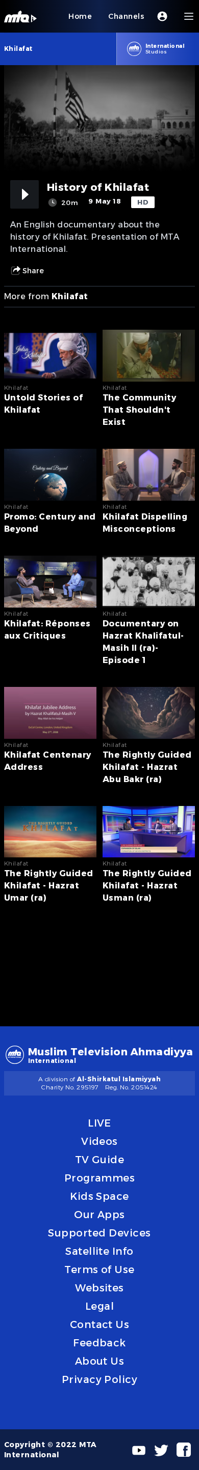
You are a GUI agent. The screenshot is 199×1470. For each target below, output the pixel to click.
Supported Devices (99, 1233)
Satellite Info (99, 1251)
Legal (99, 1306)
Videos (99, 1141)
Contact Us (100, 1324)
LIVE (99, 1123)
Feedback (99, 1343)
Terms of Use (99, 1269)
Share (33, 270)
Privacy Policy (100, 1379)
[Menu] (189, 16)
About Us (100, 1361)
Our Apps (99, 1214)
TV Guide (100, 1160)
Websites (99, 1288)
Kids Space (99, 1196)
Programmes (99, 1178)
